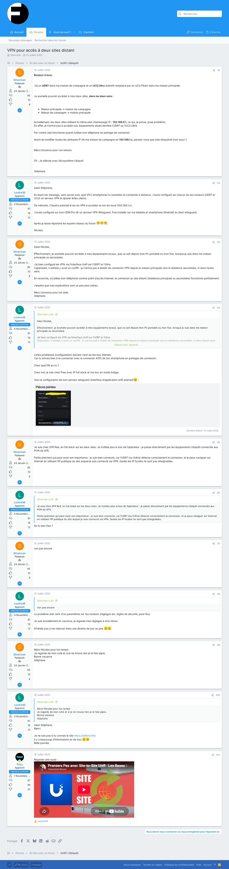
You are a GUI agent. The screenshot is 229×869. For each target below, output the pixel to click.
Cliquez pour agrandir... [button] (127, 344)
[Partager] (213, 70)
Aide (198, 864)
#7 (218, 543)
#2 (218, 182)
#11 (218, 754)
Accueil (207, 864)
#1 (219, 70)
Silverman (15, 55)
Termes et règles (152, 864)
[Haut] (215, 864)
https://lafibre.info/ (85, 735)
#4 (218, 307)
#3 (218, 242)
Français (36, 864)
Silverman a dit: (45, 314)
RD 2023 (22, 864)
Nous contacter (132, 864)
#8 (218, 593)
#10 (218, 695)
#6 (218, 492)
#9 (218, 644)
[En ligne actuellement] (19, 761)
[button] (73, 32)
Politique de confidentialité (179, 864)
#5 (218, 442)
